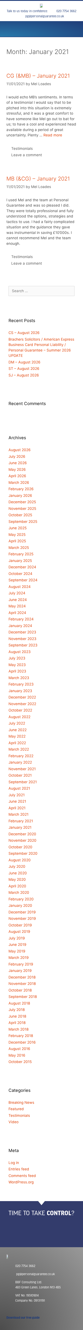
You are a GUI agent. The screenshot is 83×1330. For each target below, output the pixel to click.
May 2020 (17, 879)
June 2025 (18, 528)
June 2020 (18, 873)
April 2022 (17, 743)
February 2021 (21, 821)
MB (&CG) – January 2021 (38, 178)
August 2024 (20, 587)
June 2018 (17, 1016)
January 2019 (20, 970)
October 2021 (20, 775)
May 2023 (17, 665)
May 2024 (17, 606)
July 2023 (17, 658)
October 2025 (20, 515)
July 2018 (17, 1010)
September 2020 (23, 853)
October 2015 (20, 1062)
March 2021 (19, 814)
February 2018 (21, 1036)
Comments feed (22, 1176)
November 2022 (22, 704)
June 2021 (17, 801)
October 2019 (20, 925)
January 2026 (20, 495)
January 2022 (20, 762)
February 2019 (21, 964)
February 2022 (21, 756)
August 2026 (20, 450)
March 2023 (19, 678)
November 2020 (22, 840)
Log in (14, 1163)
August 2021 (19, 788)
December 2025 (22, 502)
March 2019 (19, 957)
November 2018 (22, 983)
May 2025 (17, 534)
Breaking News (21, 1102)
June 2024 (18, 600)
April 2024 (17, 613)
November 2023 (22, 639)
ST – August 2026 (24, 368)
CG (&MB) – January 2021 (38, 76)
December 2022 (22, 697)
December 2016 (22, 1042)
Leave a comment (26, 155)
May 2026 (17, 469)
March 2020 (19, 892)
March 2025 (19, 547)
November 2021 (22, 769)
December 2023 (22, 632)
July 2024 (17, 593)
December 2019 (22, 912)
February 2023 (21, 684)
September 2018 (23, 997)
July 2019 (17, 938)
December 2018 (22, 977)
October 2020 (20, 847)
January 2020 (20, 905)
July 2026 (17, 456)
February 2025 (21, 554)
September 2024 (23, 580)
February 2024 (21, 619)
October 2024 (20, 574)
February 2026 (21, 489)
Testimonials (22, 148)
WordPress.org (21, 1182)
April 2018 (17, 1023)
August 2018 (19, 1003)
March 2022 (19, 749)
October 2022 (20, 710)
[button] (10, 30)
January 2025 (20, 561)
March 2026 (19, 482)
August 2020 (20, 860)
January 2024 (20, 626)
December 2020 (22, 834)
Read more (52, 135)
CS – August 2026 (24, 333)
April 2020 (17, 886)
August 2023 (20, 652)
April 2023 (17, 671)
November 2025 (22, 508)
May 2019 (17, 951)
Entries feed (19, 1169)
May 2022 (17, 736)
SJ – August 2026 (24, 375)
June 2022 (18, 730)
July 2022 (17, 723)
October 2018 (20, 990)
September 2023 (23, 645)
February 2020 (21, 899)
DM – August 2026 (24, 362)
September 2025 (23, 521)
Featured (16, 1109)
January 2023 (20, 691)
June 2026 (18, 463)
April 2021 (17, 808)
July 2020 (17, 866)
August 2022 (19, 717)
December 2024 (22, 567)
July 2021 (17, 795)
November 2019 (22, 918)
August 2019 (19, 931)
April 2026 (17, 476)
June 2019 (17, 944)
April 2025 (17, 541)
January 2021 (20, 827)
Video (14, 1122)
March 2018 (19, 1029)
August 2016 (19, 1049)
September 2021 (23, 782)
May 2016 (17, 1055)
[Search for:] (41, 291)
